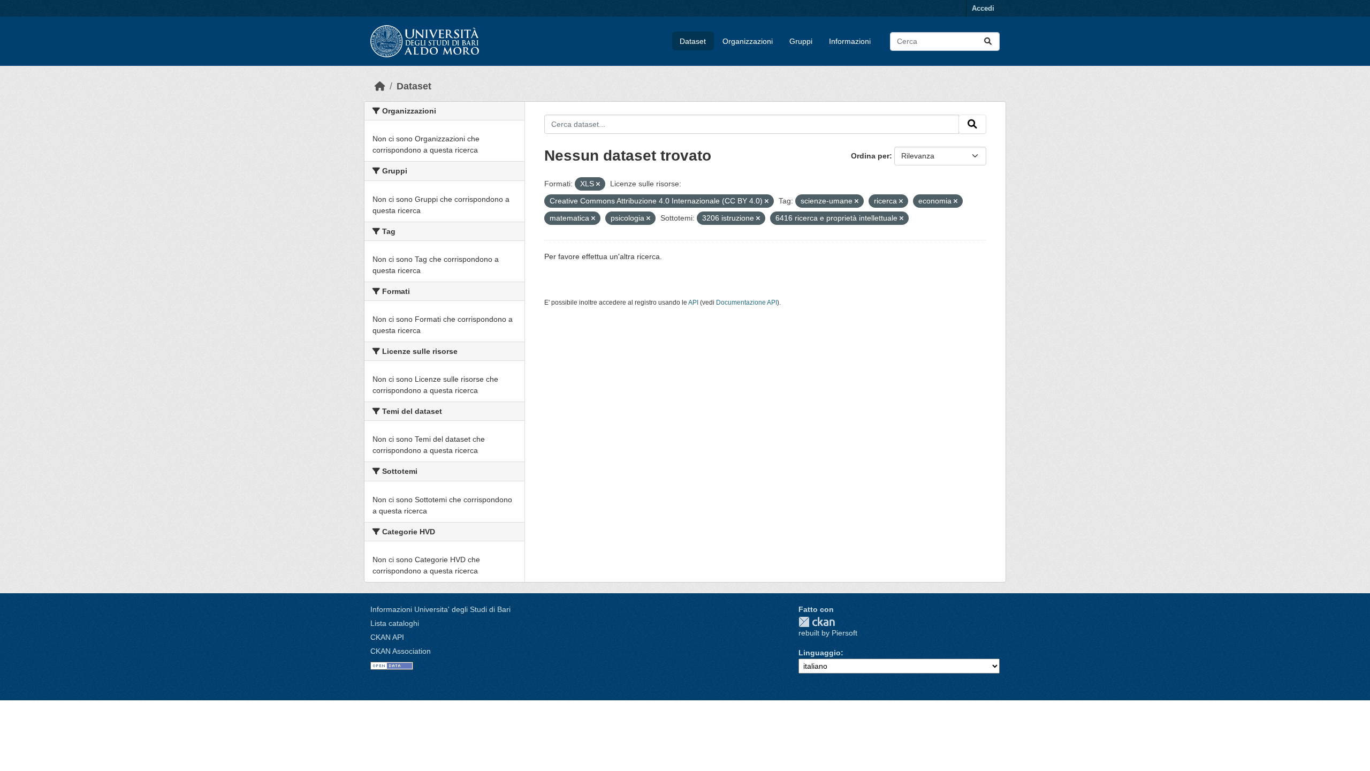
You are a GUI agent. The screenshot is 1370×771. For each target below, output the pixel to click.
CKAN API (387, 637)
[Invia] (988, 41)
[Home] (380, 86)
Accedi (983, 8)
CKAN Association (400, 651)
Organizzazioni (747, 41)
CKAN (816, 622)
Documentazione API (746, 302)
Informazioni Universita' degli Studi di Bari (440, 609)
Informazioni (850, 41)
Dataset (693, 41)
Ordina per (870, 156)
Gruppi (800, 41)
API (693, 302)
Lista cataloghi (394, 623)
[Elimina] (598, 184)
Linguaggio (819, 652)
